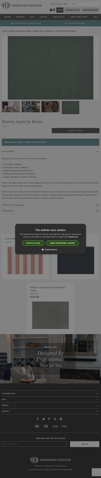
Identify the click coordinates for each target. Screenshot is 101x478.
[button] (50, 249)
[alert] (50, 239)
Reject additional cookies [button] (62, 243)
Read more (73, 237)
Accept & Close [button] (33, 243)
